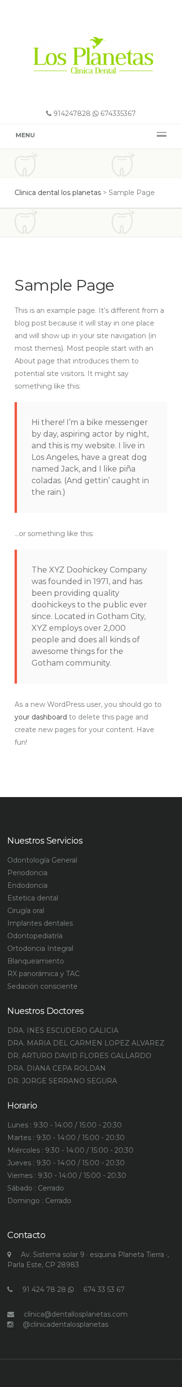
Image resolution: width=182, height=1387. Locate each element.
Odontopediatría (35, 935)
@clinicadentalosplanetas (65, 1324)
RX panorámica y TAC (43, 973)
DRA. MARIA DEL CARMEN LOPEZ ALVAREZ (86, 1043)
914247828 (71, 113)
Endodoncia (27, 885)
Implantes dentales (40, 923)
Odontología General (42, 860)
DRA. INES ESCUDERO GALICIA (62, 1030)
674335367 (117, 113)
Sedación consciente (42, 986)
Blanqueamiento (35, 961)
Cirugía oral (25, 910)
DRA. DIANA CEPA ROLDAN (56, 1068)
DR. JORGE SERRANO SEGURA (62, 1081)
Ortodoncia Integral (40, 948)
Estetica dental (32, 898)
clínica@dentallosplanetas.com (76, 1314)
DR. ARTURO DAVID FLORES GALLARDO (79, 1055)
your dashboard (41, 717)
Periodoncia (27, 872)
